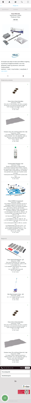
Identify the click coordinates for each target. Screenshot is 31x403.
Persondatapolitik (6, 372)
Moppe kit (4, 238)
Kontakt (27, 367)
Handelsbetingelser (6, 375)
